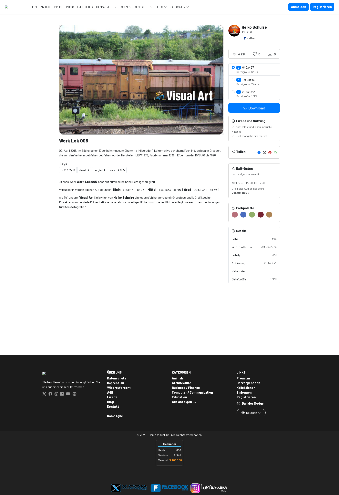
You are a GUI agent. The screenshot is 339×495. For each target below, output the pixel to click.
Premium (243, 378)
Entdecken (120, 7)
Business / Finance (186, 387)
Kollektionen (246, 387)
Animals (178, 378)
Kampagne (103, 7)
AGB (110, 392)
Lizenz (112, 397)
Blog (110, 402)
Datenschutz (116, 378)
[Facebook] (259, 152)
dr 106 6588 (68, 170)
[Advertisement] (141, 276)
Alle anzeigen (182, 402)
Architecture (181, 383)
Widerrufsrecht (119, 387)
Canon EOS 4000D (245, 178)
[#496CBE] (243, 215)
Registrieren (246, 397)
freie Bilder (85, 7)
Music (70, 7)
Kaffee (250, 38)
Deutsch (251, 412)
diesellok (84, 170)
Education (179, 397)
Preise (58, 7)
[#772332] (261, 215)
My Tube (46, 7)
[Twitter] (264, 152)
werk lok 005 (117, 170)
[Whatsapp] (275, 152)
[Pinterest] (270, 152)
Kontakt (113, 406)
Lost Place (269, 271)
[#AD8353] (269, 215)
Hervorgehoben (248, 383)
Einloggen (244, 392)
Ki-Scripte (142, 7)
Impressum (115, 383)
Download (256, 108)
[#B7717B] (235, 215)
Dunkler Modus (252, 403)
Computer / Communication (192, 392)
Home (34, 7)
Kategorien (178, 7)
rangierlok (100, 170)
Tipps (160, 7)
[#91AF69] (252, 215)
